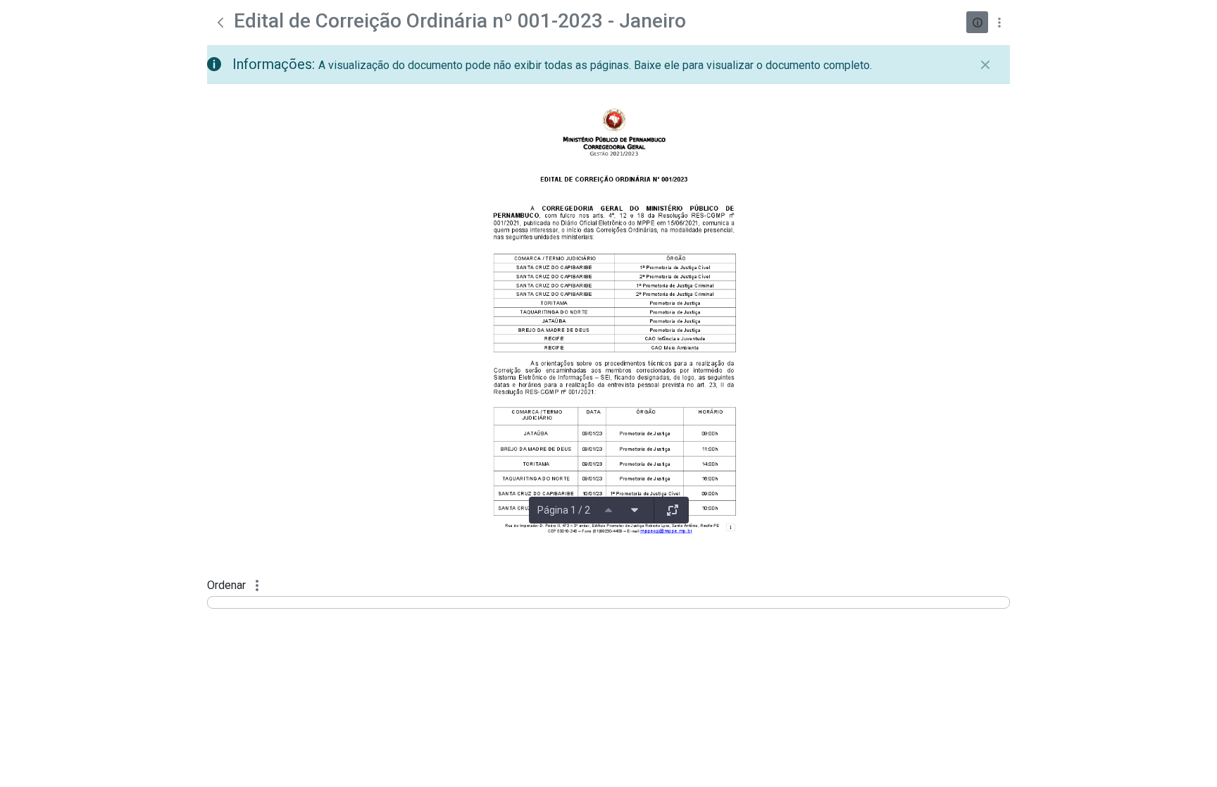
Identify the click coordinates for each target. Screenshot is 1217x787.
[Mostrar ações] (999, 22)
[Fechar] (985, 65)
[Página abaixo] (634, 510)
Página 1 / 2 (563, 510)
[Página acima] (608, 510)
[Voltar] (220, 22)
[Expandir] (672, 510)
